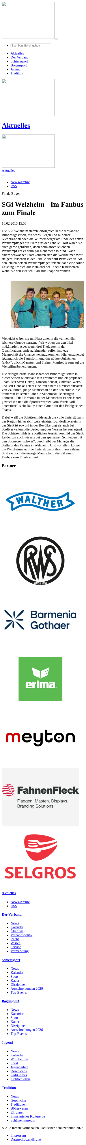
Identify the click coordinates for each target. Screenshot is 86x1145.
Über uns (17, 931)
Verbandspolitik (21, 935)
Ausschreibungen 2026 (27, 988)
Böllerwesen (19, 1108)
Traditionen (18, 1104)
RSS (14, 906)
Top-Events (19, 992)
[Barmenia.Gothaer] (40, 648)
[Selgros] (40, 884)
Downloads (19, 1071)
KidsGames (19, 1075)
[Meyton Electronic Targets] (40, 766)
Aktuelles (16, 125)
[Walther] (40, 529)
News (15, 923)
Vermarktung (20, 951)
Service (16, 947)
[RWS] (40, 588)
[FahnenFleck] (40, 825)
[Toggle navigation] (56, 38)
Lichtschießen (20, 1079)
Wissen (16, 943)
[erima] (40, 707)
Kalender (17, 927)
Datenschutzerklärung (26, 1139)
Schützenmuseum (23, 1120)
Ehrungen (17, 1112)
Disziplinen (18, 984)
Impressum (18, 1135)
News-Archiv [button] (20, 182)
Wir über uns (19, 1059)
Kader (15, 980)
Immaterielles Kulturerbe (28, 1116)
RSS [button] (14, 186)
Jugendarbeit (19, 1067)
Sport (14, 976)
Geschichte (18, 1100)
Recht (15, 939)
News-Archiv (20, 902)
